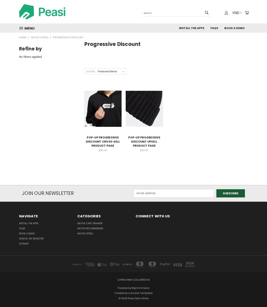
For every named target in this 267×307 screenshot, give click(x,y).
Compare (101, 108)
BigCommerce (140, 288)
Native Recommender (90, 228)
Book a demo (234, 28)
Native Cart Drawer (90, 223)
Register (38, 238)
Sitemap (24, 243)
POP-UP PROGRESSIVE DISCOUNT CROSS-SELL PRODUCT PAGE (103, 142)
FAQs (214, 28)
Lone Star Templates (140, 293)
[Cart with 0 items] (247, 13)
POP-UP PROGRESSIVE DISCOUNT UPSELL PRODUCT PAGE (144, 142)
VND (235, 12)
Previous (257, 295)
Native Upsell (85, 233)
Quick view (103, 100)
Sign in (23, 238)
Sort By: (91, 71)
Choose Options (103, 115)
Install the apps (191, 28)
